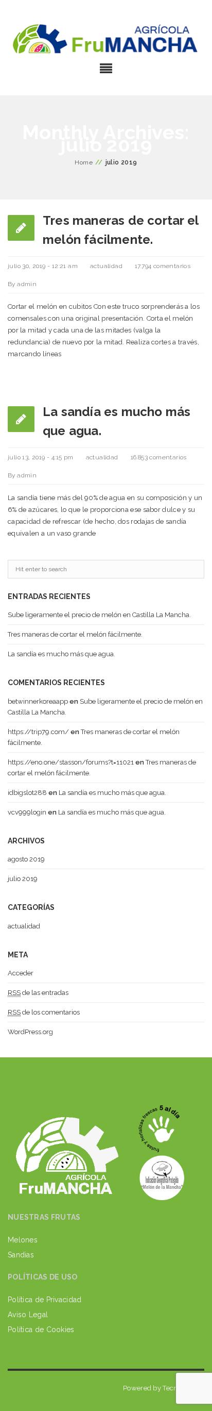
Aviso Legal (28, 1314)
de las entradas (38, 993)
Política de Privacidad (45, 1300)
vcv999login (27, 812)
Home (84, 162)
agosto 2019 (26, 859)
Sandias (21, 1255)
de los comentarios (44, 1012)
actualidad (106, 266)
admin (27, 284)
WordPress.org (30, 1032)
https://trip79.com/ (38, 732)
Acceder (20, 973)
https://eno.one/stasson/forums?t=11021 (71, 762)
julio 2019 (23, 879)
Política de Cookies (41, 1329)
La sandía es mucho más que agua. (61, 654)
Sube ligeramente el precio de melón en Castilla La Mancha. (99, 615)
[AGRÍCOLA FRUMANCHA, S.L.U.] (106, 39)
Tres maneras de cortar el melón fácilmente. (75, 634)
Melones (23, 1240)
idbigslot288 (27, 792)
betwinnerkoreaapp (38, 701)
